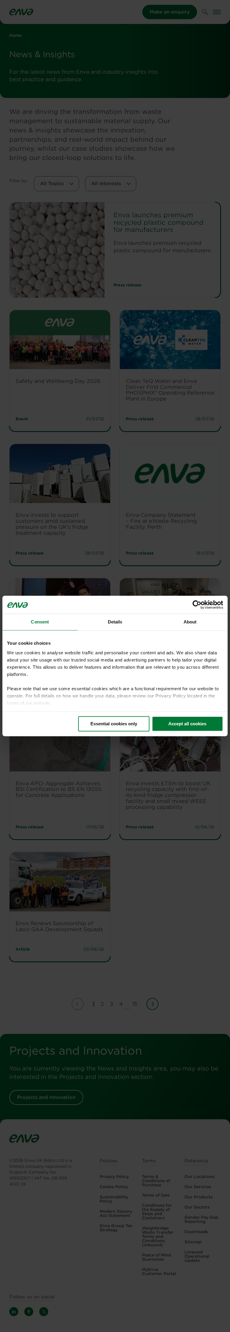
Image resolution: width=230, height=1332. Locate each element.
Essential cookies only (113, 723)
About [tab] (190, 621)
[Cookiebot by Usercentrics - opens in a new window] (197, 604)
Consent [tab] (40, 621)
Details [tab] (115, 621)
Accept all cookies (187, 723)
